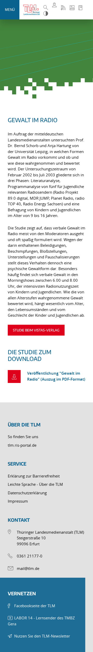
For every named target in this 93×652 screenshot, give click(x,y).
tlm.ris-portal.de (22, 445)
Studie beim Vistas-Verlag (36, 330)
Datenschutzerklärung (27, 492)
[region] (46, 366)
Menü (10, 10)
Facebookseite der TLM (34, 605)
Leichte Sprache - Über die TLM (35, 484)
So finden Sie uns (23, 436)
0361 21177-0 (29, 556)
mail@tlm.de (28, 568)
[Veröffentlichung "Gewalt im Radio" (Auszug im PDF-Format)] (14, 376)
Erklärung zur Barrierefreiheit (34, 476)
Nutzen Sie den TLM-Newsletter (42, 636)
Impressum (18, 501)
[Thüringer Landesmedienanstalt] (32, 10)
